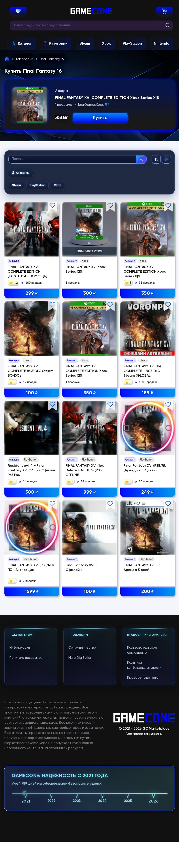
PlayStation (132, 43)
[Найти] (141, 159)
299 (32, 293)
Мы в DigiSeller (79, 657)
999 (89, 492)
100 (32, 393)
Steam (84, 43)
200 (147, 591)
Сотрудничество (82, 647)
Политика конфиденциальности (144, 665)
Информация (19, 647)
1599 (32, 591)
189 (147, 393)
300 (89, 293)
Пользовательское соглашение (142, 650)
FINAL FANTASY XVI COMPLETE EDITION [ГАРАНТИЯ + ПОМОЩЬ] (27, 271)
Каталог (25, 43)
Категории (58, 43)
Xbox (106, 43)
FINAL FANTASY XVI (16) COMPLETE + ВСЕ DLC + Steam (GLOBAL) (143, 371)
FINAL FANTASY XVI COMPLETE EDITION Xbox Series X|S (145, 271)
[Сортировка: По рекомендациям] (156, 159)
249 (147, 492)
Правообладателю (142, 677)
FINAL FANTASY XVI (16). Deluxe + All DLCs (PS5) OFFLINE (85, 470)
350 (147, 293)
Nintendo (161, 43)
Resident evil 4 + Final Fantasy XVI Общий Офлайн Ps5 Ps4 (31, 470)
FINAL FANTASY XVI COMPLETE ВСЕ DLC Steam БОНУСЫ (30, 371)
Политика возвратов (26, 657)
